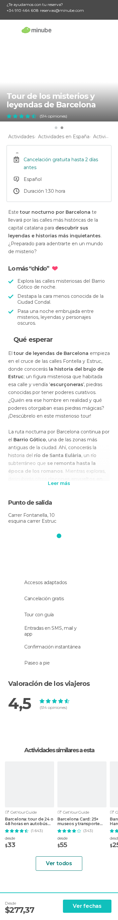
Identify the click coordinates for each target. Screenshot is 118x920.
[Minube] (36, 29)
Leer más (59, 483)
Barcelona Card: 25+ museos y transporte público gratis (78, 821)
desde (10, 838)
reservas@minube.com (62, 10)
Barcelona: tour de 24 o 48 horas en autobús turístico (29, 821)
